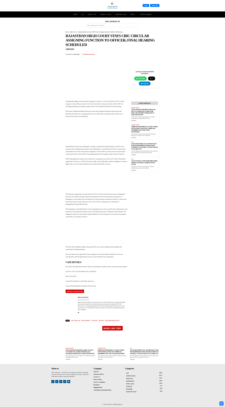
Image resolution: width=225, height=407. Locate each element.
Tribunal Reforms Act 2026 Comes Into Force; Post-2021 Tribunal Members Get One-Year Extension (144, 129)
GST (132, 142)
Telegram (146, 83)
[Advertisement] (96, 132)
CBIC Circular (75, 320)
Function (94, 320)
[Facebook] (145, 53)
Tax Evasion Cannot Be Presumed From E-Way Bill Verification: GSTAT (144, 162)
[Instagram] (56, 381)
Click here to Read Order (75, 291)
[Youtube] (68, 381)
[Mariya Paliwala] (72, 304)
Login (146, 5)
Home (67, 32)
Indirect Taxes (73, 32)
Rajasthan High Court (112, 320)
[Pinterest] (153, 53)
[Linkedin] (78, 312)
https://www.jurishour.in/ (83, 299)
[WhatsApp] (157, 53)
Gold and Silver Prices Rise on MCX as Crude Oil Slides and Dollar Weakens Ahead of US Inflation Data (143, 112)
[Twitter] (149, 53)
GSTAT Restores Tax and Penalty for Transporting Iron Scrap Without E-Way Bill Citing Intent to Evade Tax (144, 146)
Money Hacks (135, 107)
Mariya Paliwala (89, 54)
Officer (101, 320)
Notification (135, 125)
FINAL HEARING (85, 320)
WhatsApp (141, 78)
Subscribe (155, 5)
